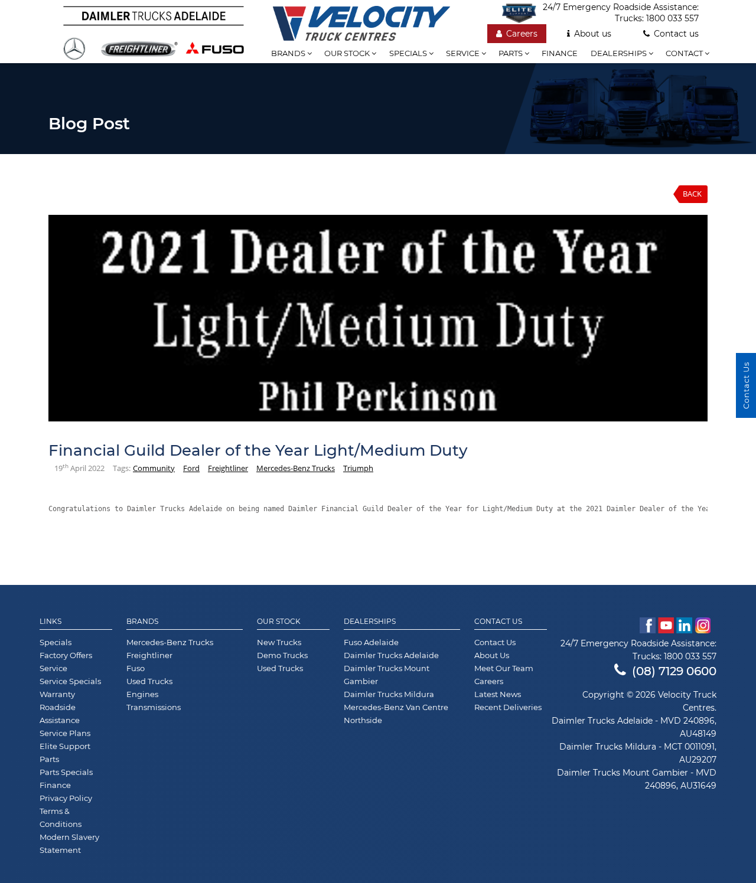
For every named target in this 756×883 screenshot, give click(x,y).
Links (50, 621)
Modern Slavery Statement (69, 843)
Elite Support (65, 746)
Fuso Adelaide (371, 642)
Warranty (57, 694)
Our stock (348, 53)
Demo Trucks (282, 655)
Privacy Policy (66, 798)
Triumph (358, 468)
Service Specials (70, 681)
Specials (409, 53)
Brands (289, 53)
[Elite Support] (522, 13)
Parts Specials (66, 772)
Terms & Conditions (61, 817)
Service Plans (65, 733)
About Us (491, 655)
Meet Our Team (503, 668)
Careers (521, 33)
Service (463, 53)
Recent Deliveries (508, 707)
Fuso (135, 668)
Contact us (676, 33)
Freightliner (228, 468)
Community (154, 468)
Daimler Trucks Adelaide (391, 655)
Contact (685, 53)
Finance (560, 53)
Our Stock (279, 621)
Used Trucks (149, 681)
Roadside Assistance (60, 713)
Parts (511, 53)
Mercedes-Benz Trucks (295, 468)
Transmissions (153, 707)
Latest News (497, 694)
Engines (142, 694)
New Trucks (279, 642)
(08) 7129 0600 (674, 671)
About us (592, 33)
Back (692, 193)
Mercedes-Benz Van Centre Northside (396, 713)
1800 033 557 (672, 18)
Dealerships (620, 53)
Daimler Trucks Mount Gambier (386, 674)
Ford (191, 468)
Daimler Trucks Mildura (389, 694)
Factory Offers (66, 655)
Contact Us (498, 621)
